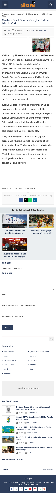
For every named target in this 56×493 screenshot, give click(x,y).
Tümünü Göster (48, 470)
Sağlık (6, 369)
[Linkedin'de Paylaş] (35, 200)
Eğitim (6, 356)
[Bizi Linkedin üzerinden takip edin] (26, 489)
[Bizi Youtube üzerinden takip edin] (30, 489)
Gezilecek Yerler (10, 360)
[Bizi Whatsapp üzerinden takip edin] (40, 489)
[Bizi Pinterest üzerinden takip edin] (35, 489)
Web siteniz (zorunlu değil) (12, 316)
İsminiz (4, 295)
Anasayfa (5, 14)
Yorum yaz (42, 30)
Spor (13, 14)
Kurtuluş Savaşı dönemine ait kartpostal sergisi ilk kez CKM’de (33, 408)
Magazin (33, 365)
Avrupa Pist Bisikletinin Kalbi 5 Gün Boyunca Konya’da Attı (14, 233)
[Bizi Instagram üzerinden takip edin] (21, 489)
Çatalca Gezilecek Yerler (39, 351)
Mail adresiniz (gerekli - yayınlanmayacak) (18, 305)
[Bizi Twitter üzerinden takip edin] (16, 489)
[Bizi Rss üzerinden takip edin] (44, 489)
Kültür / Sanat (9, 365)
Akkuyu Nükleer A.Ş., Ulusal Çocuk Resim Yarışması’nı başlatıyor (33, 428)
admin (31, 30)
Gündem (33, 360)
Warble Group (23, 485)
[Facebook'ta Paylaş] (21, 200)
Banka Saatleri (9, 351)
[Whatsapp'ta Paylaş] (30, 200)
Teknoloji (7, 374)
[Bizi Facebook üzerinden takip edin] (12, 489)
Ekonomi (33, 356)
